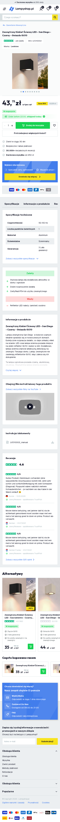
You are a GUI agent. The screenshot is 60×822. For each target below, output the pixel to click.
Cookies (46, 802)
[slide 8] (36, 91)
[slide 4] (27, 91)
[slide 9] (38, 91)
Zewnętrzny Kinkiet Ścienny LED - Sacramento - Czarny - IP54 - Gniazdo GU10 (19, 616)
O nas (5, 776)
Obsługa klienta (9, 756)
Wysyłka (6, 760)
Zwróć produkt (8, 764)
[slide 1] (21, 91)
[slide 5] (30, 91)
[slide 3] (25, 91)
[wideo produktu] (30, 406)
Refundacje (7, 772)
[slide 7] (34, 91)
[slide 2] (23, 91)
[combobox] (27, 17)
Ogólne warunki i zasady (13, 802)
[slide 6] (32, 91)
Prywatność (33, 802)
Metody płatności (10, 768)
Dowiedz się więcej (28, 177)
